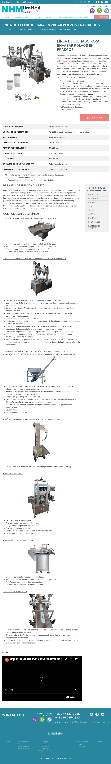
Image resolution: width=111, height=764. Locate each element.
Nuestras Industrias (24, 744)
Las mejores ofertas (94, 227)
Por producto (45, 744)
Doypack (92, 198)
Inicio (7, 17)
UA (73, 2)
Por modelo (45, 749)
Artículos (82, 746)
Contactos (83, 17)
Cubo (90, 214)
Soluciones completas (45, 751)
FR (85, 2)
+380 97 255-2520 (67, 717)
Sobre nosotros (21, 17)
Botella (92, 194)
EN (77, 2)
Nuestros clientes (24, 748)
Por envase (45, 746)
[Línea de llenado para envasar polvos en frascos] (28, 65)
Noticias (82, 744)
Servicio (49, 17)
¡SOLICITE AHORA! (94, 118)
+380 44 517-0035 (67, 713)
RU (81, 2)
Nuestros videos (24, 746)
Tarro (91, 210)
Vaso (90, 206)
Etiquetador (94, 222)
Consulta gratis (101, 17)
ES (89, 2)
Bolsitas (92, 218)
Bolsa (91, 202)
